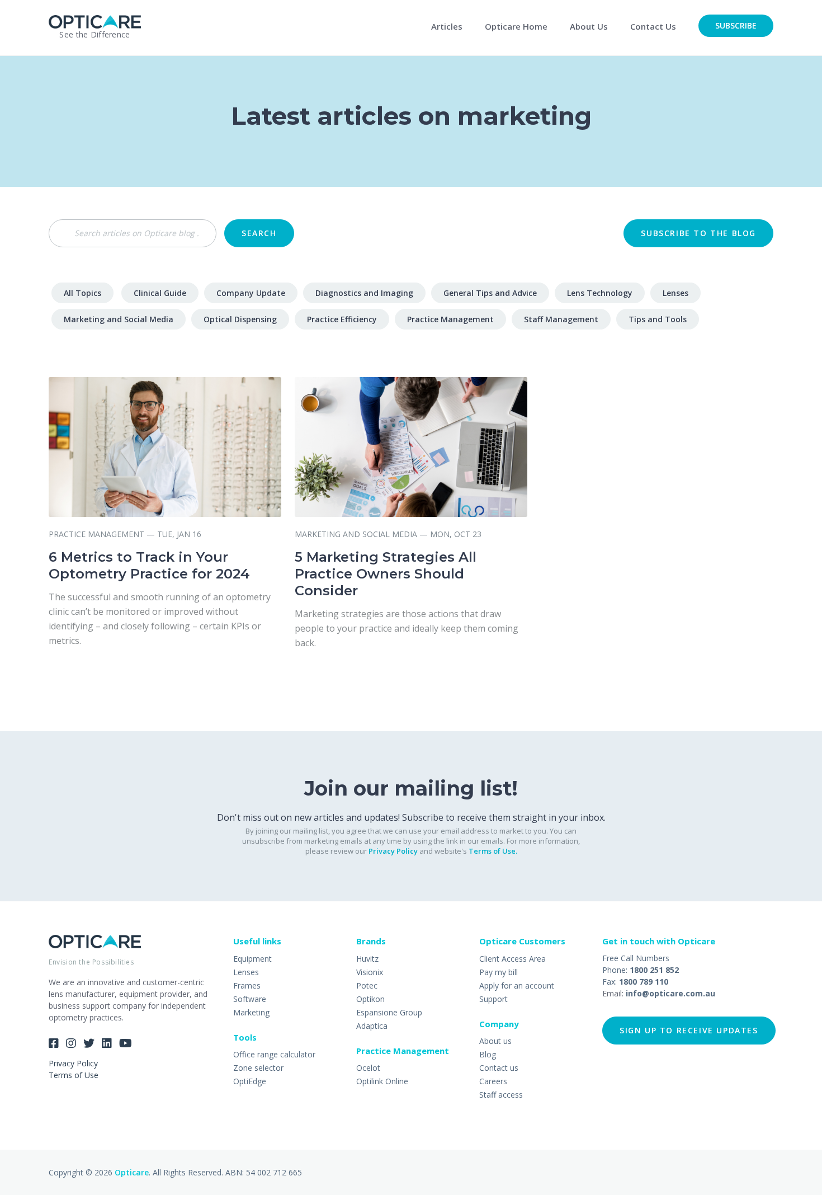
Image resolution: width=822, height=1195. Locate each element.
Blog (487, 1054)
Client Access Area (512, 958)
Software (249, 999)
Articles (446, 26)
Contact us (498, 1067)
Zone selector (258, 1067)
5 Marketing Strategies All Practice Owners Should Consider (385, 574)
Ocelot (368, 1067)
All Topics (82, 293)
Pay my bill (498, 972)
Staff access (501, 1094)
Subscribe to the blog (698, 233)
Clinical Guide (160, 293)
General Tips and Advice (490, 293)
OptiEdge (249, 1081)
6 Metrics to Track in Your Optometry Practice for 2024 (149, 565)
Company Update (250, 293)
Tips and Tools (658, 319)
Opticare (132, 1172)
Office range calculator (274, 1054)
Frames (247, 985)
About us (495, 1041)
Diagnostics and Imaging (364, 293)
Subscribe (736, 25)
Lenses (675, 293)
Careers (493, 1081)
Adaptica (372, 1025)
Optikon (370, 999)
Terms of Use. (493, 851)
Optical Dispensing (240, 319)
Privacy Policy (393, 851)
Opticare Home (516, 26)
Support (493, 999)
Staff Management (561, 319)
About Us (589, 26)
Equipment (252, 958)
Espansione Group (389, 1012)
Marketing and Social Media (118, 319)
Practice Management (450, 319)
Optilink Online (382, 1081)
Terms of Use (73, 1075)
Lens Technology (599, 293)
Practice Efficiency (342, 319)
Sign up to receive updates (689, 1030)
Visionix (369, 972)
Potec (366, 985)
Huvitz (367, 958)
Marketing (251, 1012)
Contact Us (653, 26)
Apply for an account (516, 985)
